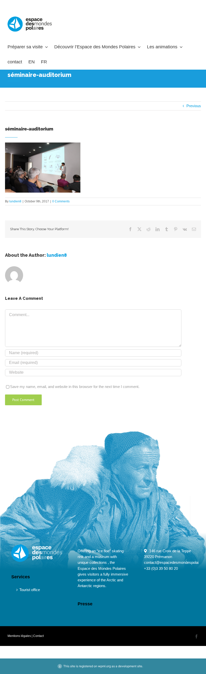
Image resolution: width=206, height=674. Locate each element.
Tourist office (29, 590)
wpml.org (104, 666)
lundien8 (15, 201)
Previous (193, 106)
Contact (38, 636)
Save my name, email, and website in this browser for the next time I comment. (74, 386)
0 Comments (61, 201)
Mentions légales (19, 636)
